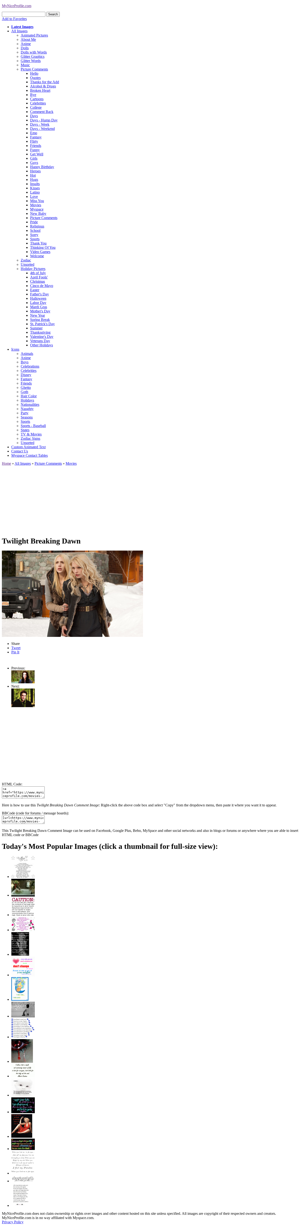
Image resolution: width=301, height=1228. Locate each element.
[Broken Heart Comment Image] (22, 1061)
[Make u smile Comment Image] (23, 1181)
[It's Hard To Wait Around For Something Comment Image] (23, 1016)
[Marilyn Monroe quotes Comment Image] (21, 1136)
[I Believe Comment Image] (23, 1095)
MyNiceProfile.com (16, 6)
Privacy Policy (13, 1222)
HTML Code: (12, 784)
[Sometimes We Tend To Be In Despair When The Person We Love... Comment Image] (23, 930)
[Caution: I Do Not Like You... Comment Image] (23, 915)
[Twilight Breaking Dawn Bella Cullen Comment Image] (23, 682)
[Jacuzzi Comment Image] (23, 895)
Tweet (15, 648)
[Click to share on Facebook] (72, 594)
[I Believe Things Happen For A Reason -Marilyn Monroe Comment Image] (20, 954)
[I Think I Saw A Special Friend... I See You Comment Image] (19, 999)
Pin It (15, 652)
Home (6, 463)
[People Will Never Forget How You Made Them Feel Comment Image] (23, 1149)
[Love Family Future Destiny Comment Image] (23, 1037)
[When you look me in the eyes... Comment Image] (23, 1173)
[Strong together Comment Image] (23, 1112)
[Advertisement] (143, 499)
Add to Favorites (14, 19)
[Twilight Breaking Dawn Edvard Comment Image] (23, 706)
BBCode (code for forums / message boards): (35, 813)
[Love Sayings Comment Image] (23, 877)
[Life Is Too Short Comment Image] (20, 1205)
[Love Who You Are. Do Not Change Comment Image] (23, 975)
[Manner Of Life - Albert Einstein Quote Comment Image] (23, 1076)
